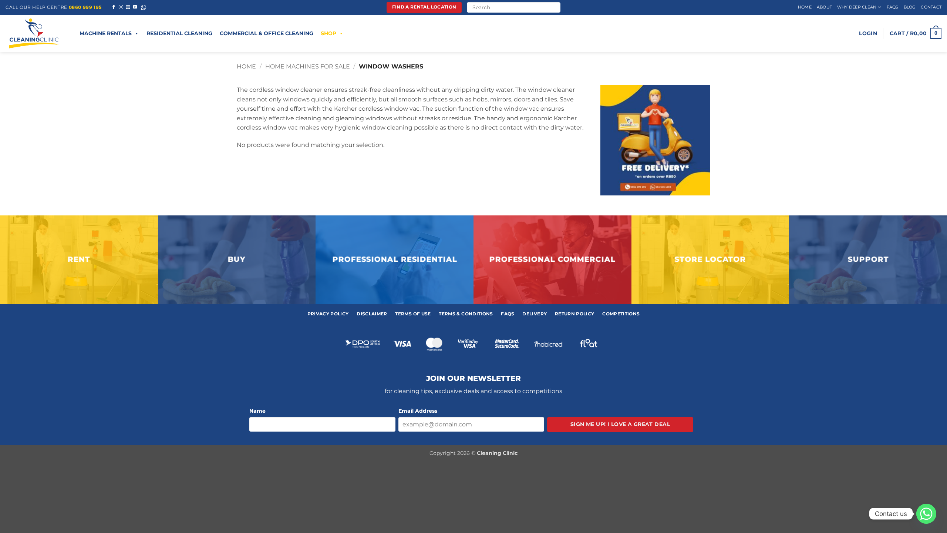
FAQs (893, 7)
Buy (237, 259)
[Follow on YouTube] (135, 7)
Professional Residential (394, 259)
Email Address (417, 411)
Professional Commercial (552, 259)
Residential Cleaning (179, 33)
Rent (79, 259)
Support (867, 259)
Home (805, 7)
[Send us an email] (128, 7)
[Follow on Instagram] (121, 7)
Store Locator (710, 259)
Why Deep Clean (856, 7)
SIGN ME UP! (620, 424)
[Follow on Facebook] (113, 7)
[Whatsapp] (926, 514)
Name (257, 411)
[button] (868, 33)
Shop (328, 33)
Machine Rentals (106, 33)
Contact (931, 7)
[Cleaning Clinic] (35, 33)
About (824, 7)
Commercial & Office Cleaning (266, 33)
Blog (910, 7)
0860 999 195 (85, 7)
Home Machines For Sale (307, 66)
